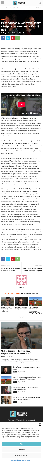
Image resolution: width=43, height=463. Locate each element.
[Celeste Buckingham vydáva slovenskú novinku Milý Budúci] (6, 390)
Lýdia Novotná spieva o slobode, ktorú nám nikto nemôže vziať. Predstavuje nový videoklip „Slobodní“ (35, 311)
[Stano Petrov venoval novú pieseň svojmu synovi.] (21, 301)
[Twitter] (8, 38)
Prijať (21, 444)
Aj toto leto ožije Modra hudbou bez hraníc (10, 269)
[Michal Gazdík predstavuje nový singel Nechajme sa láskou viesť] (7, 301)
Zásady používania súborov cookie (20, 460)
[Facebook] (3, 38)
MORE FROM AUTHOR (29, 293)
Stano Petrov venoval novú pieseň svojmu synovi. (21, 309)
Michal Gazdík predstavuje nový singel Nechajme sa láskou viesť (7, 309)
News (7, 8)
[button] (40, 424)
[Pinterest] (13, 38)
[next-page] (23, 317)
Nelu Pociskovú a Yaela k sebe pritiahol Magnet (32, 269)
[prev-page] (20, 317)
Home (2, 8)
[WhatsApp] (17, 38)
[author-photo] (21, 280)
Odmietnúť (21, 450)
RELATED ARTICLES (12, 293)
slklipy (5, 33)
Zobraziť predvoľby (21, 455)
